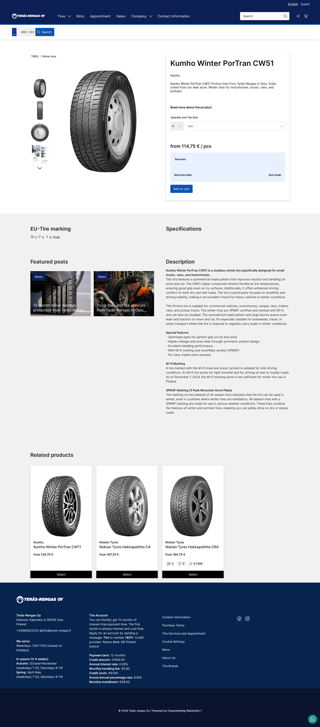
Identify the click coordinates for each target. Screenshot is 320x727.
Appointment (100, 16)
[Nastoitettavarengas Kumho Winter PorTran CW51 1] (103, 121)
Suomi (305, 4)
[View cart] (306, 16)
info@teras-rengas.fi (56, 630)
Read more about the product (191, 107)
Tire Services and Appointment (184, 633)
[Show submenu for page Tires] (69, 16)
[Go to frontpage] (28, 16)
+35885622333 (27, 630)
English (293, 4)
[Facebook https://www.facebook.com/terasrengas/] (239, 619)
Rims (80, 16)
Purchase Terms (173, 625)
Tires (61, 16)
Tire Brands (170, 666)
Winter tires (49, 56)
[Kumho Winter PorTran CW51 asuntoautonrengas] (39, 154)
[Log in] (298, 16)
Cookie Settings (173, 641)
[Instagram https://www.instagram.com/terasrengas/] (247, 619)
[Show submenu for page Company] (150, 16)
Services (180, 159)
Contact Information (174, 16)
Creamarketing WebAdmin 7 (185, 710)
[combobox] (236, 126)
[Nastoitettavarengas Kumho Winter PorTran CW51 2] (39, 110)
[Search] (44, 32)
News (120, 16)
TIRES (34, 56)
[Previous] (40, 75)
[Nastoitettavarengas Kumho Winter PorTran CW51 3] (39, 132)
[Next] (40, 168)
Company (138, 16)
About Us (168, 658)
